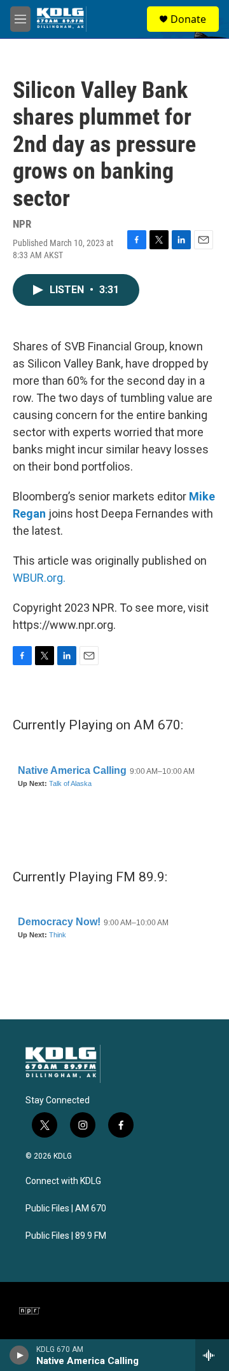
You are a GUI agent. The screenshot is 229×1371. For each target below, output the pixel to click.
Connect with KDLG (63, 1181)
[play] (19, 1355)
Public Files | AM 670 (65, 1208)
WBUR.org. (39, 577)
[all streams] (212, 1355)
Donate (188, 19)
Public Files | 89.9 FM (65, 1236)
